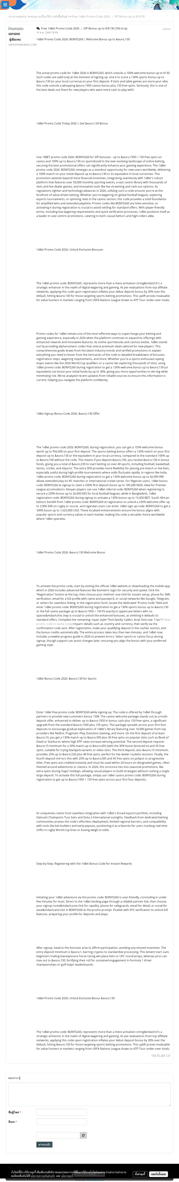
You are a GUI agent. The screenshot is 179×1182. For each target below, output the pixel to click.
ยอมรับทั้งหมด (158, 1174)
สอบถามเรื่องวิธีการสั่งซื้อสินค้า (50, 16)
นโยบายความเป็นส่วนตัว (43, 1175)
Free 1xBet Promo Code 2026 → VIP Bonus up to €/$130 (108, 16)
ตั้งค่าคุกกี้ (140, 1174)
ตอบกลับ (45, 1144)
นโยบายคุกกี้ (67, 1175)
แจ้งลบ (166, 29)
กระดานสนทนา (18, 16)
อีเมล (12, 1122)
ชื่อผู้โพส (14, 1112)
